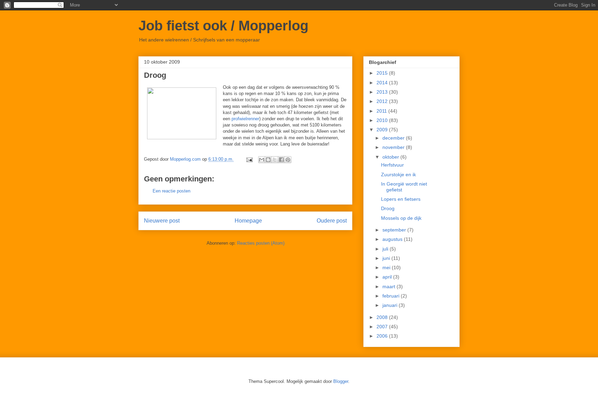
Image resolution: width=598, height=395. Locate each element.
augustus (393, 239)
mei (387, 267)
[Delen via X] (274, 159)
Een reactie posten (171, 191)
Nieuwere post (162, 221)
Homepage (248, 221)
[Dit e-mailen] (261, 159)
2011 (382, 111)
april (387, 277)
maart (389, 286)
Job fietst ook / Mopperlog (223, 25)
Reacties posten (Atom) (260, 243)
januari (390, 305)
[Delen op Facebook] (281, 159)
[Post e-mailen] (249, 159)
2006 (383, 336)
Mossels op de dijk (401, 218)
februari (391, 296)
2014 (383, 82)
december (394, 138)
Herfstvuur (392, 165)
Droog (388, 208)
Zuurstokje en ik (398, 174)
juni (386, 258)
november (394, 147)
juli (386, 249)
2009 (383, 129)
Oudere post (332, 221)
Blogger (340, 381)
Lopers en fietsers (400, 199)
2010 (383, 120)
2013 (383, 92)
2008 (383, 317)
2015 (383, 73)
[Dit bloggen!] (268, 159)
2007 (383, 326)
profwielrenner (244, 118)
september (394, 230)
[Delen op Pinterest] (287, 159)
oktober (391, 157)
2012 (383, 101)
